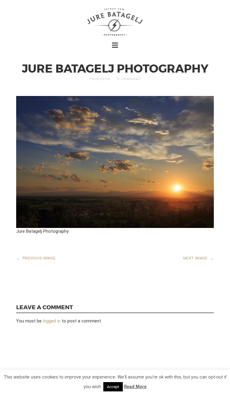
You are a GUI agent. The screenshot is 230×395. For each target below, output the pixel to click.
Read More (135, 386)
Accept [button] (113, 387)
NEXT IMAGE (198, 258)
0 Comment (129, 79)
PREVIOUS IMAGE (36, 258)
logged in (51, 321)
